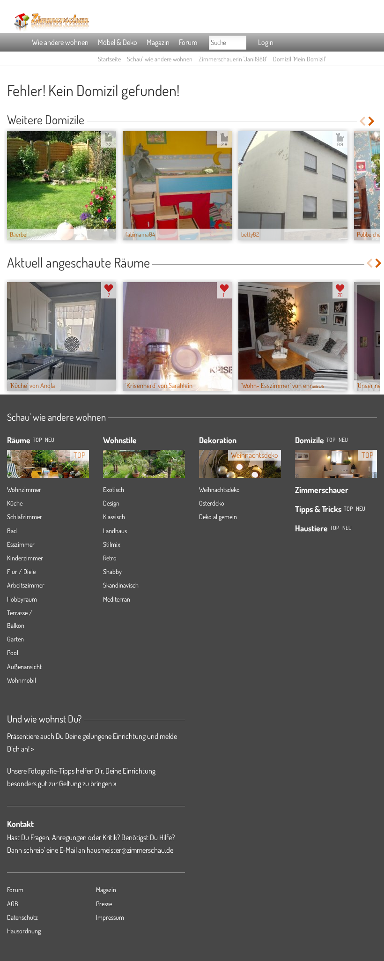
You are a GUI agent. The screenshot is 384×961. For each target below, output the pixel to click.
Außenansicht (24, 666)
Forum (188, 42)
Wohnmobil (21, 680)
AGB (12, 904)
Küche (14, 503)
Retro (110, 558)
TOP (37, 439)
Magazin (158, 42)
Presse (104, 904)
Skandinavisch (121, 585)
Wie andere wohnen (60, 42)
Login (265, 42)
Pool (12, 652)
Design (111, 503)
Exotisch (113, 489)
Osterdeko (211, 503)
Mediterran (116, 599)
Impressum (110, 917)
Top (330, 439)
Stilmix (111, 544)
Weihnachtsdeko (219, 489)
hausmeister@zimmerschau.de (130, 850)
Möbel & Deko (117, 42)
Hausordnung (24, 931)
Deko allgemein (218, 517)
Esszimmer (21, 544)
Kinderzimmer (25, 558)
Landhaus (115, 531)
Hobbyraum (22, 599)
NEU (49, 439)
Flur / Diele (21, 571)
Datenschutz (22, 917)
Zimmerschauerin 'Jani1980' (233, 59)
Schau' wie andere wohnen (159, 59)
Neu (343, 439)
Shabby (112, 571)
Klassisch (114, 517)
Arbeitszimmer (25, 585)
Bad (12, 531)
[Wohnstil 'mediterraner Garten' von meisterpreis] (144, 467)
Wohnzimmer (24, 489)
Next (372, 121)
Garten (15, 639)
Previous (362, 121)
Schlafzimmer (24, 517)
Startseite (109, 59)
